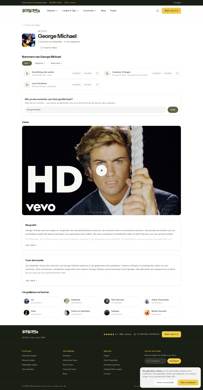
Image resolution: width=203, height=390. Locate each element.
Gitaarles (51, 10)
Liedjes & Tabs (69, 10)
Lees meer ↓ (31, 245)
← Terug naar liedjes (31, 25)
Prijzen (113, 10)
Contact (107, 373)
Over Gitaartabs (111, 360)
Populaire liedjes (29, 355)
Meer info (171, 376)
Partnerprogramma (112, 364)
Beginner (40, 63)
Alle (27, 63)
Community (88, 10)
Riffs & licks (68, 364)
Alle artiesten (28, 369)
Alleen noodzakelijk (165, 382)
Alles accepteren (188, 382)
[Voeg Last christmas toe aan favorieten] (97, 84)
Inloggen (177, 2)
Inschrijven (174, 361)
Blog (103, 10)
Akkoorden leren (70, 360)
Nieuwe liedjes (28, 360)
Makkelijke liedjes (29, 364)
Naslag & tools (69, 369)
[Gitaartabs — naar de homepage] (31, 10)
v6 (65, 386)
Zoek (172, 109)
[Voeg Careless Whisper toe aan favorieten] (177, 73)
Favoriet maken (50, 47)
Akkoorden (56, 63)
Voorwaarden (139, 386)
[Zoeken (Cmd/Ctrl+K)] (157, 10)
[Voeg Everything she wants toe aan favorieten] (97, 73)
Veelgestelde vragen (113, 369)
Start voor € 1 (171, 10)
